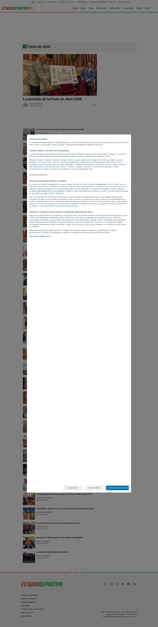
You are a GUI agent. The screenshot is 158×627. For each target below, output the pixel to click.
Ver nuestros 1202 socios (39, 236)
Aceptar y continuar (117, 488)
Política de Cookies (58, 167)
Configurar (94, 488)
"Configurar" (34, 206)
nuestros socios (63, 197)
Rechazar (72, 488)
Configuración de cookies (39, 169)
